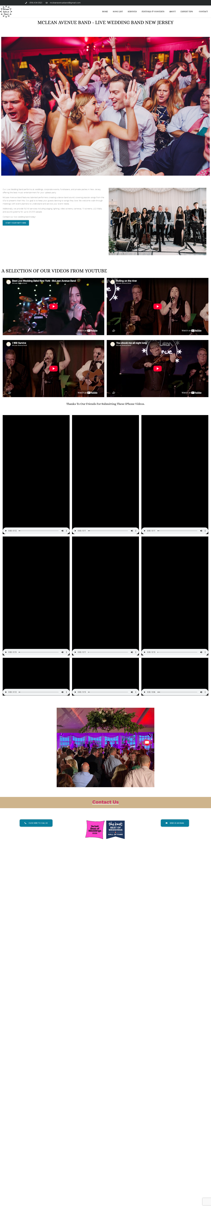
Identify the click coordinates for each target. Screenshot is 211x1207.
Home (105, 11)
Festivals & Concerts (153, 11)
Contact (203, 11)
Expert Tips (187, 11)
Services (132, 11)
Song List (118, 11)
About (172, 11)
